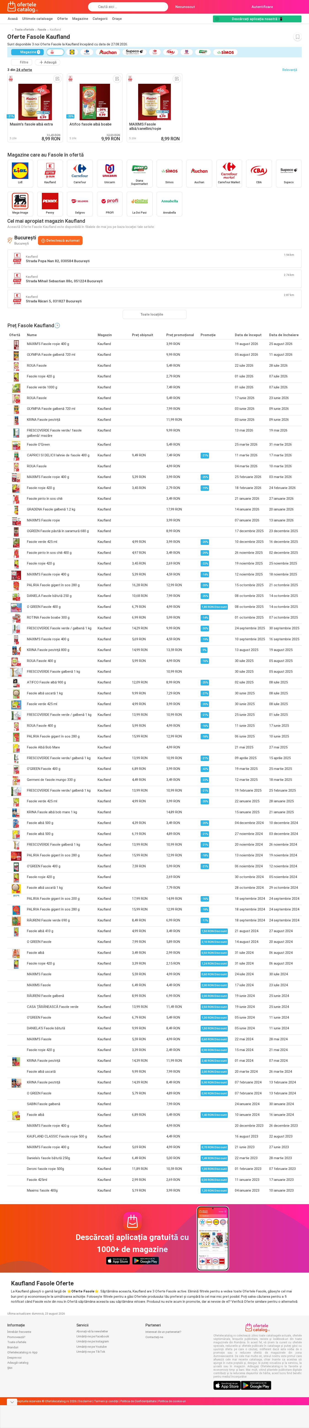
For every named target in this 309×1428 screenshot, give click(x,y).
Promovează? (16, 1337)
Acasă (13, 19)
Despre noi (14, 1357)
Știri (9, 1368)
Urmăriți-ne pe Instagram (92, 1341)
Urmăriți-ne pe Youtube (91, 1346)
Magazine (80, 19)
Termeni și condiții (106, 1401)
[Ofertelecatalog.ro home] (22, 7)
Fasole (42, 29)
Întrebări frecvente (19, 1332)
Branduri (12, 1347)
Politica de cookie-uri (172, 1401)
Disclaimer (85, 1401)
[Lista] (298, 6)
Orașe (117, 19)
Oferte (62, 19)
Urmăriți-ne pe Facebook (92, 1336)
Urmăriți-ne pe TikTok (90, 1351)
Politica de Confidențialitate (138, 1401)
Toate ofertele (24, 29)
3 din (19, 70)
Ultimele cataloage (37, 19)
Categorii (100, 19)
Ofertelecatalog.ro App (22, 1352)
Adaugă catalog (17, 1362)
